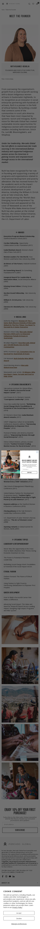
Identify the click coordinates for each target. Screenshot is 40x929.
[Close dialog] (37, 452)
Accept (18, 913)
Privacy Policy (17, 907)
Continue (29, 472)
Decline (19, 918)
